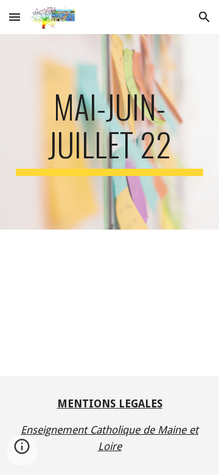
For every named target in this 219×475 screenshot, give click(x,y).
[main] (109, 132)
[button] (14, 16)
